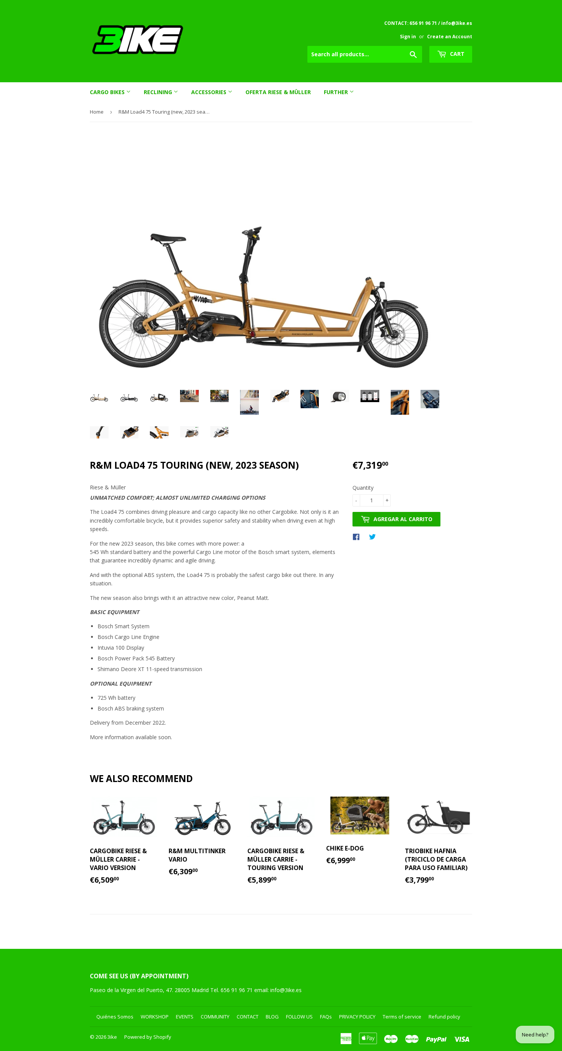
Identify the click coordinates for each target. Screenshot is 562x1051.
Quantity (363, 487)
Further (336, 92)
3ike (112, 1036)
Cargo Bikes (108, 92)
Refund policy (444, 1016)
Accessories (209, 92)
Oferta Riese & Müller (278, 92)
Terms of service (402, 1016)
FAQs (326, 1016)
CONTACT (247, 1016)
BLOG (272, 1016)
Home (97, 111)
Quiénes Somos (114, 1016)
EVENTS (184, 1016)
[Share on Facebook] (358, 536)
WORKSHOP (155, 1016)
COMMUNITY (215, 1016)
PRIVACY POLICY (357, 1016)
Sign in (408, 36)
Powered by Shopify (147, 1036)
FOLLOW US (299, 1016)
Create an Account (449, 36)
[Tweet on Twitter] (374, 536)
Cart (456, 53)
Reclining (159, 92)
